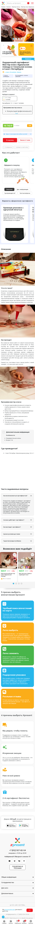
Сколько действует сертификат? (13, 520)
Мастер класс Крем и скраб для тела (25, 574)
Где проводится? (9, 193)
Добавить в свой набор (22, 147)
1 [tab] (13, 583)
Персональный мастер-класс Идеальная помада (8, 575)
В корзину (10, 140)
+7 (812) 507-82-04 (17, 850)
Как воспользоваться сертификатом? (15, 495)
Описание (9, 189)
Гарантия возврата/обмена (12, 541)
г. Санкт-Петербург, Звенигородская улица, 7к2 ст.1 (13, 72)
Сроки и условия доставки (11, 534)
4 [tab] (21, 583)
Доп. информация (22, 189)
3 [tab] (19, 583)
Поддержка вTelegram (17, 867)
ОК (30, 910)
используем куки (10, 909)
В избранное (8, 147)
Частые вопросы (25, 193)
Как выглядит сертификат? (12, 527)
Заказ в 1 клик (25, 140)
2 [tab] (16, 583)
